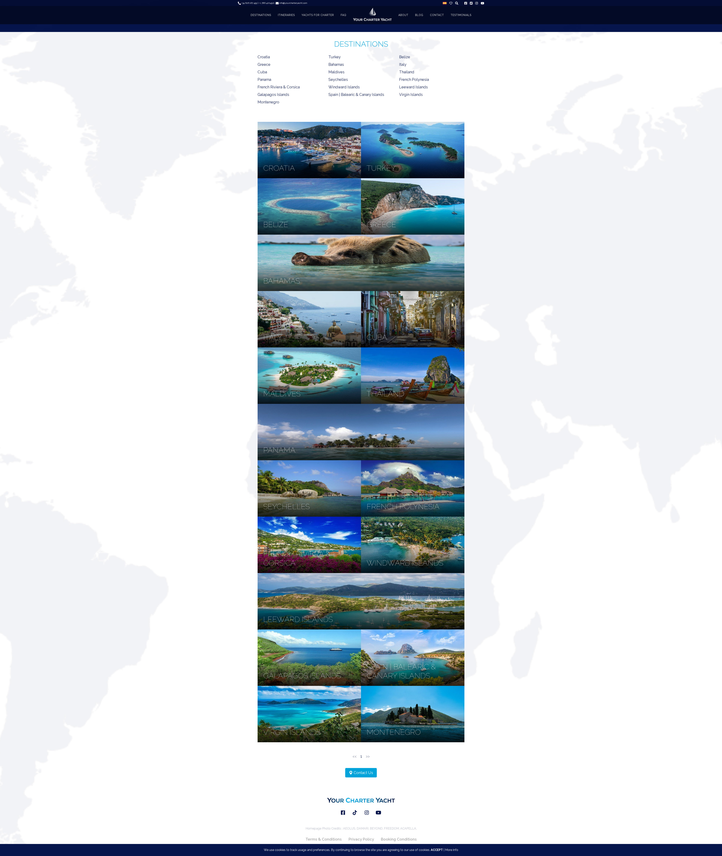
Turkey (334, 57)
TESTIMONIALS (461, 15)
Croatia (264, 57)
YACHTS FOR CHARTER (318, 15)
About (403, 15)
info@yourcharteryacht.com (293, 3)
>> (368, 756)
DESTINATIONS (261, 15)
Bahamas (336, 64)
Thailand (406, 72)
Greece (264, 64)
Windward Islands (344, 87)
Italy (403, 64)
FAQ (343, 15)
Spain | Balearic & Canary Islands (356, 94)
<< (355, 756)
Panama (264, 79)
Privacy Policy (361, 839)
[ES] (445, 3)
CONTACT (437, 15)
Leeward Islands (413, 87)
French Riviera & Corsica (279, 87)
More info (451, 850)
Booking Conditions (399, 839)
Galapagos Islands (273, 94)
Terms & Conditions (324, 839)
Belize (404, 57)
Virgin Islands (411, 94)
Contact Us (363, 772)
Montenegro (268, 102)
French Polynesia (414, 79)
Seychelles (338, 79)
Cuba (262, 72)
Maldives (336, 72)
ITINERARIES (286, 15)
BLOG (419, 15)
